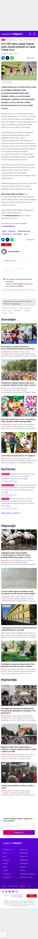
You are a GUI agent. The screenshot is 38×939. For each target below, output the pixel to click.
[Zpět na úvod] (12, 34)
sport (26, 234)
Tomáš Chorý (6, 234)
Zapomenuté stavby (27, 874)
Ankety (22, 870)
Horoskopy (7, 877)
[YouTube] (13, 891)
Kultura (5, 863)
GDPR (4, 886)
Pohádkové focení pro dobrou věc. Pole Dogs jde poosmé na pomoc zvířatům (17, 665)
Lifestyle (23, 867)
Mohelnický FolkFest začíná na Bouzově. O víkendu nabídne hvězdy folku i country (18, 384)
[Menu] (34, 34)
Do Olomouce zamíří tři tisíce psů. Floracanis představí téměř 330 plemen (17, 348)
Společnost (7, 849)
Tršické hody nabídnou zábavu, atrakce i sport (17, 787)
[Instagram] (6, 891)
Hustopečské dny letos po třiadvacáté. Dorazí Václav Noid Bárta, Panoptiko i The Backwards (18, 710)
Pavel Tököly (17, 234)
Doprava (6, 860)
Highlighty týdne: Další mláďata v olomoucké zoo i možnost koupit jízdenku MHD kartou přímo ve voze (16, 555)
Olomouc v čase (26, 877)
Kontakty (23, 886)
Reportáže (24, 853)
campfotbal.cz (9, 226)
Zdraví (5, 870)
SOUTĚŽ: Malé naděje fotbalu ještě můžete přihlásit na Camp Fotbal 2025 (30, 40)
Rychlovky (8, 469)
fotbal (4, 231)
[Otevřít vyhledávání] (30, 34)
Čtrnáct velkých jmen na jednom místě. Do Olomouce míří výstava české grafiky (18, 592)
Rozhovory (24, 849)
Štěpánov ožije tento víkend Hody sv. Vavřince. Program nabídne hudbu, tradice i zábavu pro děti (19, 749)
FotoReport (24, 863)
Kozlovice (12, 231)
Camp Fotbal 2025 (24, 231)
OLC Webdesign (18, 896)
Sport (5, 867)
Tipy (20, 40)
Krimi (4, 853)
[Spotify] (9, 891)
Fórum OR (23, 856)
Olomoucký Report (12, 40)
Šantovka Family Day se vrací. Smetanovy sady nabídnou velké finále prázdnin (18, 420)
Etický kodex (13, 886)
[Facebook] (2, 891)
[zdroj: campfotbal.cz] (19, 70)
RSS (29, 886)
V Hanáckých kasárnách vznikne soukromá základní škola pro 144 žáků (18, 629)
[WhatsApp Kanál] (16, 891)
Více (25, 478)
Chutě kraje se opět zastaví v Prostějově (18, 456)
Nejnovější (8, 526)
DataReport (24, 860)
